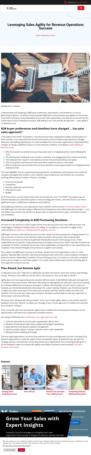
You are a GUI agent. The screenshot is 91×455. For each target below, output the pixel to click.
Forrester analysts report (76, 206)
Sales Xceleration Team (45, 35)
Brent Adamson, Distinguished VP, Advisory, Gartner (34, 230)
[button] (81, 8)
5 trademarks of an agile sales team (39, 317)
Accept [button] (21, 450)
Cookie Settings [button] (10, 450)
